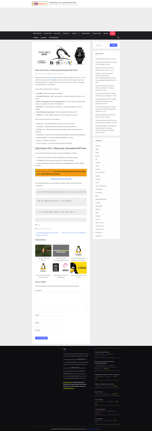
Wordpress (98, 236)
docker (76, 356)
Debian (97, 156)
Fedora (79, 356)
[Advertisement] (76, 19)
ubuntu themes (74, 376)
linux (81, 359)
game (84, 356)
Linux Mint (98, 192)
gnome (69, 359)
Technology (98, 206)
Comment (38, 290)
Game (97, 166)
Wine (82, 378)
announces (50, 77)
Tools (97, 212)
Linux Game (99, 189)
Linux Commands (100, 186)
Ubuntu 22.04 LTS (74, 373)
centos (72, 354)
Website (37, 330)
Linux (112, 33)
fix (81, 356)
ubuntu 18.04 (99, 222)
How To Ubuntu (100, 172)
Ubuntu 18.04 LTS (68, 371)
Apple (97, 149)
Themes (105, 33)
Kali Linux (42, 228)
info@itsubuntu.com (68, 388)
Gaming (65, 359)
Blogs (97, 152)
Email (37, 323)
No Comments (60, 74)
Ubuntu (74, 33)
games (86, 356)
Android (97, 146)
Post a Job (57, 33)
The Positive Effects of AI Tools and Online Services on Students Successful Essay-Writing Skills (105, 128)
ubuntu (75, 367)
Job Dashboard (53, 37)
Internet (97, 176)
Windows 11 (99, 232)
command (80, 354)
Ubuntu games (83, 373)
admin (52, 73)
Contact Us (66, 33)
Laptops (35, 37)
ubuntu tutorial (82, 376)
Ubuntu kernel (66, 376)
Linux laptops (80, 362)
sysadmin (65, 368)
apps (68, 354)
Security (97, 202)
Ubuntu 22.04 (96, 33)
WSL (85, 378)
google (72, 359)
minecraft (72, 364)
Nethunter (48, 228)
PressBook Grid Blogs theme (93, 429)
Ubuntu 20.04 (85, 33)
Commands (86, 353)
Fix (96, 159)
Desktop (72, 356)
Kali (38, 228)
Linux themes (66, 364)
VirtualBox (65, 378)
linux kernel (72, 362)
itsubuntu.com (67, 382)
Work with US (37, 33)
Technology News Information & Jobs (62, 3)
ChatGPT (76, 353)
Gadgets (97, 162)
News (97, 196)
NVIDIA (75, 364)
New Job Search (100, 59)
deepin (68, 356)
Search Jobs (47, 33)
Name (37, 315)
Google (97, 169)
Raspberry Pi (84, 364)
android (65, 353)
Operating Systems (101, 199)
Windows (71, 378)
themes (69, 368)
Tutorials (43, 37)
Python (79, 364)
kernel (76, 359)
